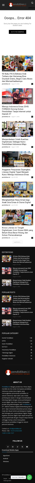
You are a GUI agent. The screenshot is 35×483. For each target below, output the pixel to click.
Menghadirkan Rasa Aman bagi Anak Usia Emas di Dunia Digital (16, 201)
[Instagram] (13, 447)
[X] (22, 447)
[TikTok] (17, 447)
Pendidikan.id (6, 387)
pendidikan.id (6, 84)
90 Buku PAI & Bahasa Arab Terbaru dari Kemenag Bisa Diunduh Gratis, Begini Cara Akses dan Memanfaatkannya (17, 77)
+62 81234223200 (16, 431)
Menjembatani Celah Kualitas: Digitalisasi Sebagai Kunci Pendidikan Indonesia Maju (15, 141)
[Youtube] (27, 447)
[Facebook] (8, 447)
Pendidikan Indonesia (8, 136)
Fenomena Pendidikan (8, 70)
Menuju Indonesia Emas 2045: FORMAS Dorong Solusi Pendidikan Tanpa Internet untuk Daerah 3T (16, 110)
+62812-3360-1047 (8, 433)
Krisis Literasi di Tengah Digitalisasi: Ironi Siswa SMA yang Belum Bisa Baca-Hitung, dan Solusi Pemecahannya (17, 231)
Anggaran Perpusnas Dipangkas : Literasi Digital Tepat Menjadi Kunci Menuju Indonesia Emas (16, 172)
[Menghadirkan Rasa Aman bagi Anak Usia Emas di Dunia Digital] (17, 189)
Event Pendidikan (7, 103)
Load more (17, 242)
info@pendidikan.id (15, 429)
